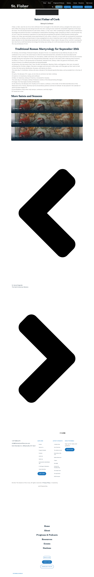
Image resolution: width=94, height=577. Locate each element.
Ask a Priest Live (57, 447)
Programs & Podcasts (58, 3)
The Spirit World (57, 473)
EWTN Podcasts (57, 476)
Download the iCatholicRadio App (44, 462)
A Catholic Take (57, 444)
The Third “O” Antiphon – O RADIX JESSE (25, 138)
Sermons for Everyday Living (57, 467)
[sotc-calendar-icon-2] (86, 16)
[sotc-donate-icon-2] (86, 30)
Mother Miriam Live (57, 457)
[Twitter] (63, 433)
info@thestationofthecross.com (21, 443)
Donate (40, 444)
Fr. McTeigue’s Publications (44, 466)
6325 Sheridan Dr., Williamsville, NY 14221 (24, 446)
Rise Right (56, 463)
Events (75, 3)
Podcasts (40, 453)
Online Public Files (42, 469)
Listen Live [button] (48, 553)
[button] (53, 7)
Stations (69, 3)
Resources (81, 3)
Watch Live (41, 459)
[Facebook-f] (60, 433)
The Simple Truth (57, 470)
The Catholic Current (58, 450)
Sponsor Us (41, 447)
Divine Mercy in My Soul (57, 454)
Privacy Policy (46, 482)
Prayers (55, 460)
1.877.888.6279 (16, 441)
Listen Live (41, 456)
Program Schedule (42, 450)
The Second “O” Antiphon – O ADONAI (24, 124)
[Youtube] (64, 433)
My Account (89, 3)
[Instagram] (61, 433)
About (49, 3)
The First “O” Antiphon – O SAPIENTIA (24, 111)
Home (44, 3)
